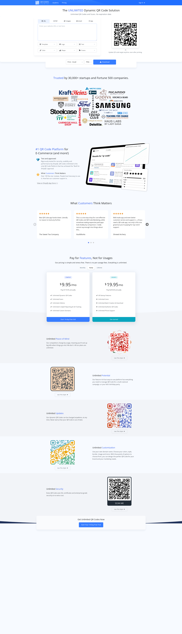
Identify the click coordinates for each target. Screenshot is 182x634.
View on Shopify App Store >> (47, 183)
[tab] (88, 242)
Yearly (91, 268)
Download (105, 62)
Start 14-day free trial (68, 319)
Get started (114, 319)
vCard (80, 21)
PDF (56, 21)
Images (68, 21)
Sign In (141, 3)
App (91, 21)
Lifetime (99, 268)
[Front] (43, 2)
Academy (56, 3)
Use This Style (118, 358)
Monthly (82, 268)
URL (44, 21)
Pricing (64, 3)
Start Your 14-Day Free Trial (91, 525)
